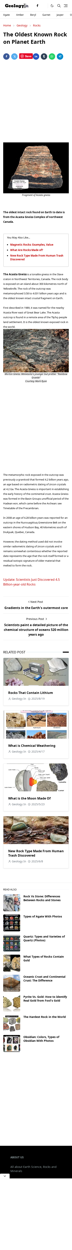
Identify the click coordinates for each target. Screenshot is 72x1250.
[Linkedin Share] (36, 56)
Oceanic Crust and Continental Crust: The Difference (44, 978)
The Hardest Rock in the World (44, 1017)
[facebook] (37, 5)
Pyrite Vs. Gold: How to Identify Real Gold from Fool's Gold (45, 998)
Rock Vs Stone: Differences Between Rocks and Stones (42, 898)
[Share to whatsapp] (52, 56)
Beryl (33, 15)
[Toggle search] (59, 5)
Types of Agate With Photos (42, 916)
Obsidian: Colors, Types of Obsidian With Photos (41, 1039)
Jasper (60, 15)
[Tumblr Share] (44, 56)
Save (28, 56)
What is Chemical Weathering (31, 745)
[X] (44, 5)
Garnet (46, 15)
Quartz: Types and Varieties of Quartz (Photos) (44, 938)
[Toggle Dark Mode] (52, 5)
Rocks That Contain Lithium (30, 693)
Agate (6, 15)
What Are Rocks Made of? (26, 250)
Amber (20, 15)
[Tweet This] (14, 56)
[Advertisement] (36, 102)
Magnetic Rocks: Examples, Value (31, 244)
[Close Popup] (5, 1176)
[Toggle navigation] (66, 6)
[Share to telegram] (60, 56)
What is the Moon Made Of (29, 798)
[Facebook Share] (6, 56)
